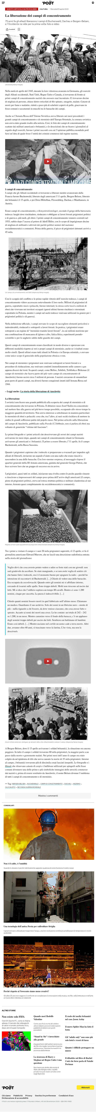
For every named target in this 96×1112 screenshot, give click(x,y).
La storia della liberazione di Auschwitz (40, 391)
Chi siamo (6, 1095)
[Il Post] (48, 3)
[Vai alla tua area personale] (93, 2)
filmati (8, 766)
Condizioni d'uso (66, 1095)
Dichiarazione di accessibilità (15, 1098)
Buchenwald (33, 784)
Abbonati (85, 1087)
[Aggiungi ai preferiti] (19, 29)
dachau (67, 784)
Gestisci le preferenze (45, 1095)
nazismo (76, 784)
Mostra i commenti (48, 795)
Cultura (44, 9)
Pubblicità (18, 1095)
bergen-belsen (18, 784)
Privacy (28, 1095)
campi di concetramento (51, 784)
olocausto (10, 787)
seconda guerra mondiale (29, 787)
